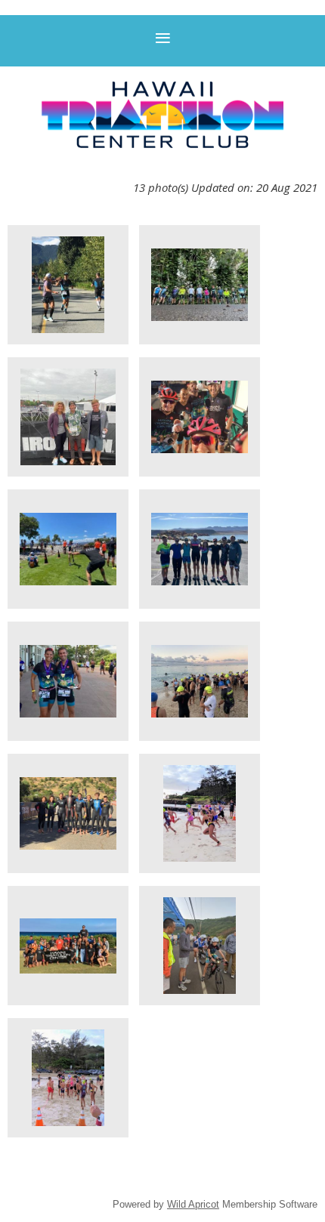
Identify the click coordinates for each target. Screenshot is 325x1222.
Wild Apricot (193, 1204)
